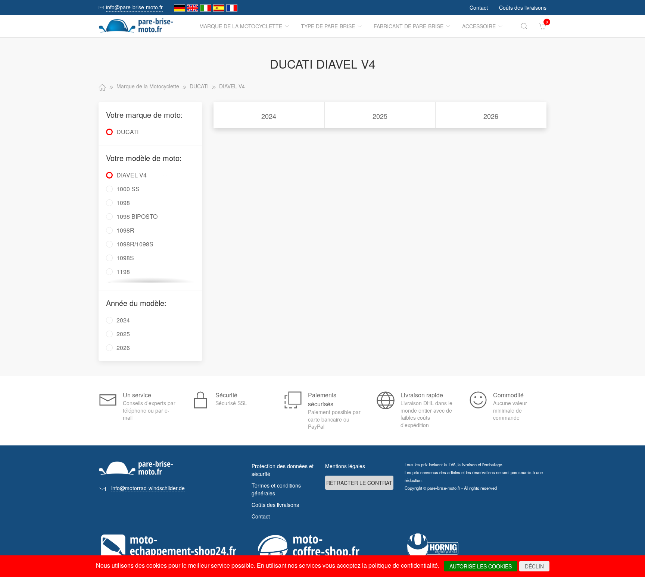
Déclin (534, 566)
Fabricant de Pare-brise (408, 26)
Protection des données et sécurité (283, 469)
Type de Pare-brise (328, 26)
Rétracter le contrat (359, 482)
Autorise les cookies (480, 566)
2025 (380, 116)
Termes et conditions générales (276, 489)
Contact (479, 7)
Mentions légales (345, 466)
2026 (490, 116)
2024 (268, 116)
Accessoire (479, 26)
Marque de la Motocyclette (240, 26)
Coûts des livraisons (522, 7)
